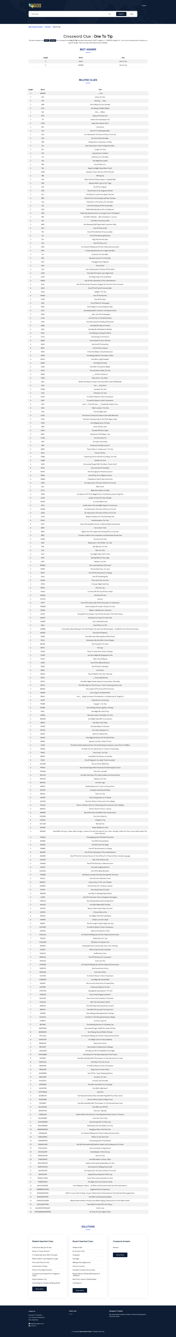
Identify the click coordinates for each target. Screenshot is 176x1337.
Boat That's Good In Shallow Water (85, 1279)
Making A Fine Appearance (82, 1262)
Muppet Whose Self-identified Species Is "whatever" (86, 1274)
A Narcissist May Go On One (42, 1247)
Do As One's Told (78, 1251)
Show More (39, 1289)
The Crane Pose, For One (40, 1262)
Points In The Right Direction (42, 1270)
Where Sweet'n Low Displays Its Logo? (45, 1259)
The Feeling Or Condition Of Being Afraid (46, 1283)
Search (121, 14)
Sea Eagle (76, 1259)
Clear (132, 14)
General (48, 27)
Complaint (76, 1255)
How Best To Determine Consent (84, 1270)
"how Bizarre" (77, 1283)
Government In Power (39, 1266)
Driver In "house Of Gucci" (41, 1251)
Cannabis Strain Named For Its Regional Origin (46, 1274)
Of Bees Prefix (77, 1247)
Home (144, 5)
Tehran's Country (79, 1266)
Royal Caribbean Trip (39, 1279)
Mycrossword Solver (36, 27)
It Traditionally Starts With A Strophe (44, 1255)
